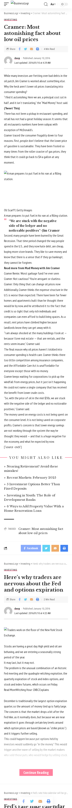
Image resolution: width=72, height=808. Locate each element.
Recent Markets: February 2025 (31, 477)
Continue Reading (36, 772)
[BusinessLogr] (20, 4)
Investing (10, 19)
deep (17, 58)
